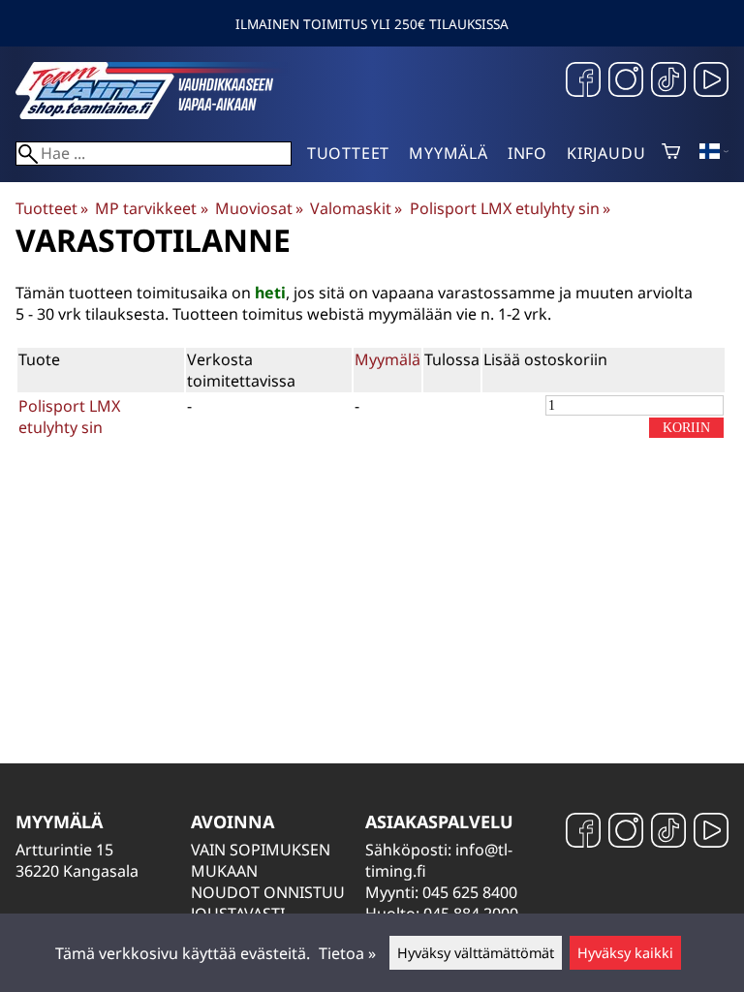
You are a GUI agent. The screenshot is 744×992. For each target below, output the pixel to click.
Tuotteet (348, 153)
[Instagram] (625, 82)
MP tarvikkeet (151, 208)
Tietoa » (347, 953)
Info (527, 153)
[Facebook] (583, 82)
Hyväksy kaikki (625, 953)
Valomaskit (356, 208)
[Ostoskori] (671, 153)
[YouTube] (711, 82)
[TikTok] (668, 82)
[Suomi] (713, 153)
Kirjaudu (606, 153)
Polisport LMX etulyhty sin (510, 208)
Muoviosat (259, 208)
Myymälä (448, 153)
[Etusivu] (161, 113)
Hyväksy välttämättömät (475, 953)
